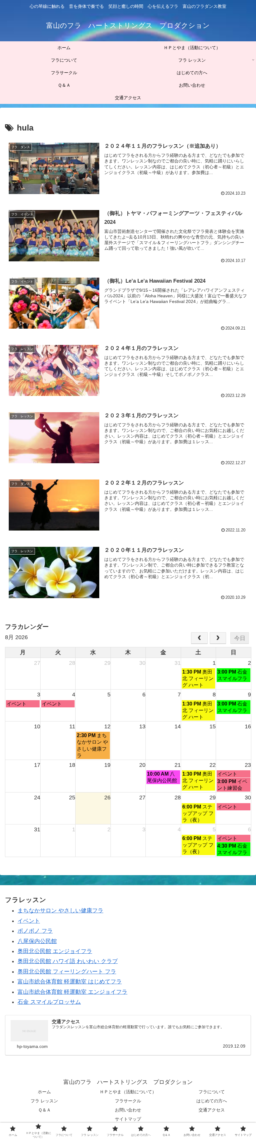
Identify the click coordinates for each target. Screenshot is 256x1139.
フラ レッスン (44, 1100)
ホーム (44, 1091)
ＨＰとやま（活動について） (128, 1091)
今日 (239, 638)
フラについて (212, 1091)
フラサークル (128, 1100)
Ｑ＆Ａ (44, 1109)
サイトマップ (128, 1118)
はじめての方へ (211, 1100)
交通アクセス (212, 1109)
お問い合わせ (128, 1109)
